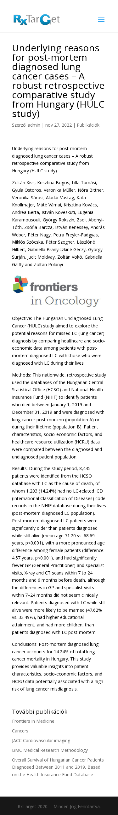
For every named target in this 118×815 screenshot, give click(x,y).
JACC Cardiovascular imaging (41, 740)
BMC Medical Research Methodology (50, 750)
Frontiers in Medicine (33, 721)
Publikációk (88, 125)
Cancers (20, 731)
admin (34, 125)
